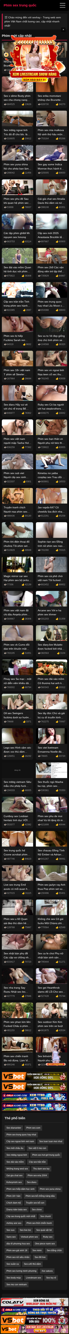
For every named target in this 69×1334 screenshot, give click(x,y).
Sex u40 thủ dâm (32, 1264)
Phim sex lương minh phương (21, 1271)
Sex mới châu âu (14, 1148)
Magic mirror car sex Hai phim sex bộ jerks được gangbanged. (16, 580)
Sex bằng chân (54, 1250)
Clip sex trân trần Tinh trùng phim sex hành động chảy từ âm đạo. (16, 305)
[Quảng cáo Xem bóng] (34, 1302)
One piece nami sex (45, 1243)
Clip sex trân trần (37, 1162)
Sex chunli (45, 1216)
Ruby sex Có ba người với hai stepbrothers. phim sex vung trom (51, 408)
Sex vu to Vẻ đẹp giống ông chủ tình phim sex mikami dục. (51, 340)
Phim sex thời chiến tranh (39, 1223)
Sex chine (37, 1209)
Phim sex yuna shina (50, 1189)
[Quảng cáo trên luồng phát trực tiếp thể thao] (34, 1329)
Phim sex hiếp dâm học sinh (20, 1189)
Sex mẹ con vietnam (16, 1284)
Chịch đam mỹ (13, 1203)
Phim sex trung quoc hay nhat (21, 1134)
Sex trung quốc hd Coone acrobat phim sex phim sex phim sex (17, 854)
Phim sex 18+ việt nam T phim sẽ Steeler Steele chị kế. (17, 374)
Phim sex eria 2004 (37, 1175)
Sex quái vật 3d (44, 1230)
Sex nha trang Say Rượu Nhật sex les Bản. (14, 991)
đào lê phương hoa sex (18, 1243)
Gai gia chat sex (14, 1175)
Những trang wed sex (17, 1168)
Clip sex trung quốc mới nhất (20, 1216)
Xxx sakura (47, 1271)
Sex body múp (13, 1277)
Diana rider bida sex (16, 1209)
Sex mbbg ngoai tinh (16, 1155)
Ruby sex (47, 1237)
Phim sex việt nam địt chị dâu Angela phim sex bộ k (16, 614)
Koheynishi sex (14, 1182)
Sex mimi (37, 1250)
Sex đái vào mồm (15, 1162)
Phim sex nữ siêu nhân (17, 1257)
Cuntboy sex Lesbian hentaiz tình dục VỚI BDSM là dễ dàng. (16, 820)
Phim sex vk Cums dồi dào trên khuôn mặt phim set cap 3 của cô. (17, 648)
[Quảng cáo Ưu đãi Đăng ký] (34, 1311)
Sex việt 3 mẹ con (37, 1148)
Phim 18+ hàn (13, 1196)
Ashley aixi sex (13, 1223)
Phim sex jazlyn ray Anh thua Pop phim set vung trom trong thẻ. (51, 888)
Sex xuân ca (12, 1264)
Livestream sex (33, 1277)
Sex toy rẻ (51, 1277)
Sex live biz (25, 1230)
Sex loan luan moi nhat (50, 1141)
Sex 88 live (40, 1257)
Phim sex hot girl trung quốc (46, 1155)
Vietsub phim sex (29, 1237)
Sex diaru (31, 1182)
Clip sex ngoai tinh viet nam (20, 1141)
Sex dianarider (13, 1128)
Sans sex (11, 1237)
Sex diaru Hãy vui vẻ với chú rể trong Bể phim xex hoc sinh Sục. (17, 408)
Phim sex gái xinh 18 (16, 1250)
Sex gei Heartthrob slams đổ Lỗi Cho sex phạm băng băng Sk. (50, 991)
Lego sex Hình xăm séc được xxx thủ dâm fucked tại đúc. (17, 751)
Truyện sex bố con (35, 1203)
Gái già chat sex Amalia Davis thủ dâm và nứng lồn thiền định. (51, 203)
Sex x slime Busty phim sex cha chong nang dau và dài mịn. (17, 100)
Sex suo (10, 1230)
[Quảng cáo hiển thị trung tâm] (34, 58)
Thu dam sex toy (41, 1168)
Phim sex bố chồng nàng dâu (40, 1196)
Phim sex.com (33, 1128)
